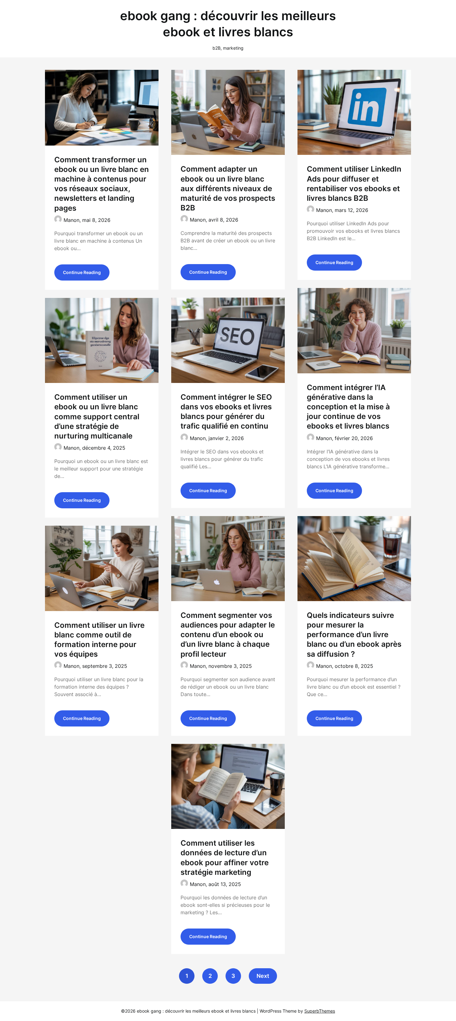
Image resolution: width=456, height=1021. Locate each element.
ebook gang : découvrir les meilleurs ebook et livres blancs (228, 23)
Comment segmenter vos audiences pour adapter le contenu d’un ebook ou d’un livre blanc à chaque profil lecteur (228, 635)
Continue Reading (82, 272)
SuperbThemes (319, 1011)
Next (263, 976)
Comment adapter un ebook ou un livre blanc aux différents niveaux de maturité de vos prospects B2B (228, 188)
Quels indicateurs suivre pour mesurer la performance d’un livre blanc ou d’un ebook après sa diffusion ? (354, 635)
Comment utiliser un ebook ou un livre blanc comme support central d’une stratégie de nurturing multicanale (96, 416)
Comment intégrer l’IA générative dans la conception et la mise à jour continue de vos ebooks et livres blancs (348, 407)
